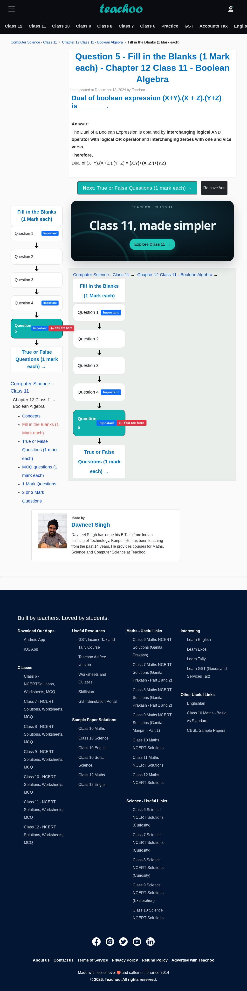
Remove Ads (214, 188)
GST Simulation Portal (97, 701)
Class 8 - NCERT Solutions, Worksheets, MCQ (43, 734)
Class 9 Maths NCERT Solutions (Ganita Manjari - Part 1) (152, 722)
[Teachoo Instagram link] (110, 941)
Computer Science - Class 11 (34, 42)
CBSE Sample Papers (206, 730)
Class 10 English (93, 748)
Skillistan (86, 692)
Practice (169, 26)
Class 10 (61, 26)
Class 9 (83, 26)
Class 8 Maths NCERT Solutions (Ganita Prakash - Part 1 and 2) (152, 697)
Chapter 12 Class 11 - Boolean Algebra (92, 42)
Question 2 (24, 257)
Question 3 (24, 280)
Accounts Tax (213, 26)
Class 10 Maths (91, 728)
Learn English (199, 640)
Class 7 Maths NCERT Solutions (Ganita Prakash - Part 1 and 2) (152, 672)
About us (41, 960)
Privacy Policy (125, 960)
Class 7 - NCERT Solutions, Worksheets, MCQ (43, 709)
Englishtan (196, 703)
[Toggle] (13, 9)
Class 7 (126, 26)
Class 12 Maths (91, 775)
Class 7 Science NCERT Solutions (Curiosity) (148, 842)
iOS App (31, 649)
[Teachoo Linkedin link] (150, 941)
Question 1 (36, 233)
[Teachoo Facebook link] (97, 941)
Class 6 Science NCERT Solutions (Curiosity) (148, 817)
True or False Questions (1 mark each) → (36, 359)
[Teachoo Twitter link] (124, 941)
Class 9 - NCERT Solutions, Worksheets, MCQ (43, 759)
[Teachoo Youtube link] (137, 941)
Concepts (31, 416)
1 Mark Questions (39, 483)
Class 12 (13, 26)
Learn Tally (196, 659)
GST (189, 26)
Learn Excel (197, 649)
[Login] (231, 9)
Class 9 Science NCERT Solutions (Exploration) (148, 893)
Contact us (64, 960)
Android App (34, 640)
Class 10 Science (93, 738)
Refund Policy (155, 960)
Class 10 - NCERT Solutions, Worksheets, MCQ (43, 784)
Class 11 (37, 26)
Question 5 (39, 328)
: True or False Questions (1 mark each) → (137, 188)
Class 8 (104, 26)
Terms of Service (92, 960)
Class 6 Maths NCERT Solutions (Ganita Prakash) (152, 647)
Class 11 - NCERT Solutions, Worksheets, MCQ (43, 809)
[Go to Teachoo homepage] (121, 8)
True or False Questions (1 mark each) (40, 450)
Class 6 (147, 26)
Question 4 (36, 303)
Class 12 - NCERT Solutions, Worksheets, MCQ (43, 835)
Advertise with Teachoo (193, 960)
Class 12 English (93, 785)
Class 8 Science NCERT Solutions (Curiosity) (148, 867)
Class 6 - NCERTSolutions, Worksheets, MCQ (39, 684)
